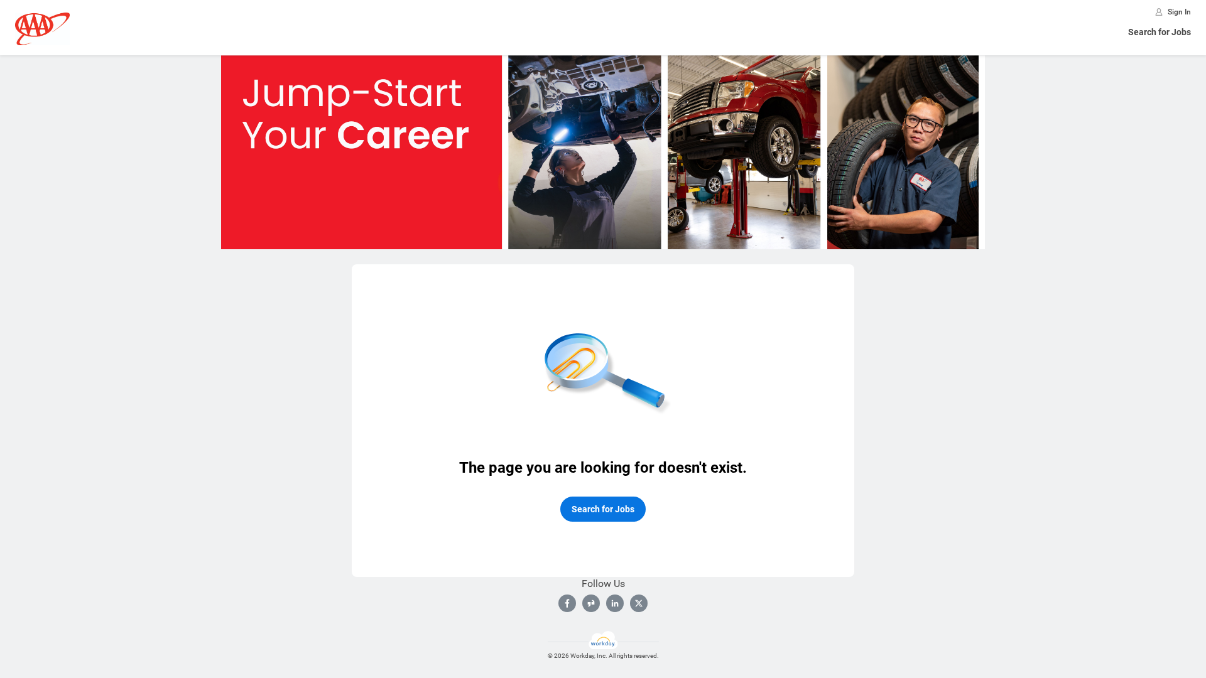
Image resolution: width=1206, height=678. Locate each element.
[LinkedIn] (615, 603)
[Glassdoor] (591, 603)
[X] (639, 603)
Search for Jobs (1159, 32)
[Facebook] (567, 603)
